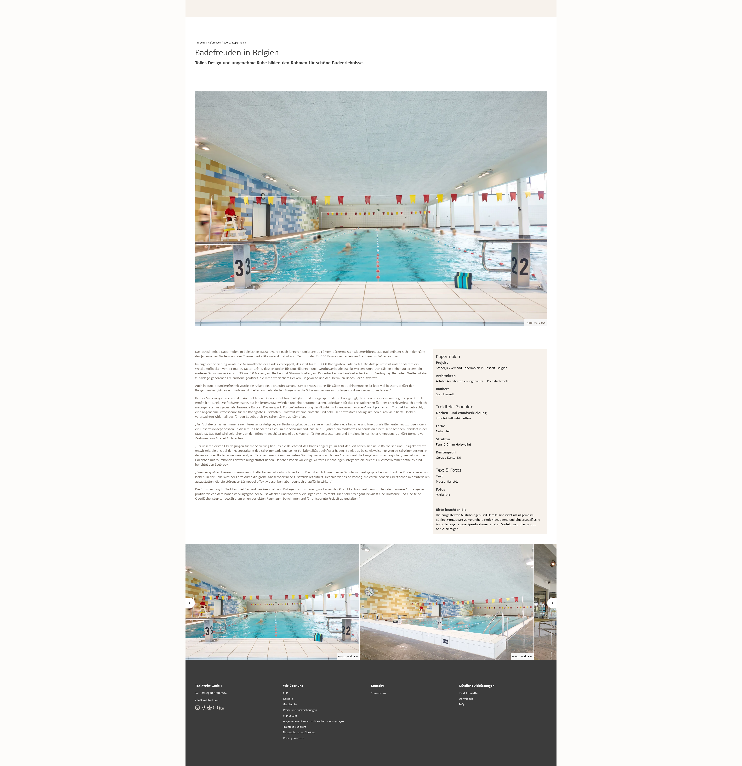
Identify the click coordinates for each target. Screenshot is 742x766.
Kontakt (377, 685)
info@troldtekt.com (207, 700)
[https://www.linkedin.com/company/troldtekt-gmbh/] (221, 707)
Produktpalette (468, 693)
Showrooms (378, 693)
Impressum (290, 715)
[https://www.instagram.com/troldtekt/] (197, 707)
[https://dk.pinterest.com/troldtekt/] (209, 707)
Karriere (288, 698)
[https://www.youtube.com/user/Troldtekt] (215, 707)
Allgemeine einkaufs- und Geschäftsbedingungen (313, 721)
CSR (285, 693)
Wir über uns (293, 685)
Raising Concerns (293, 738)
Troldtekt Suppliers (294, 727)
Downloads (466, 698)
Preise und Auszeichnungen (300, 710)
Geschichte (290, 704)
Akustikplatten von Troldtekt (385, 407)
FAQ (461, 704)
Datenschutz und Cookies (299, 732)
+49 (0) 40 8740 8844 (213, 693)
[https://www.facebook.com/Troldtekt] (203, 707)
